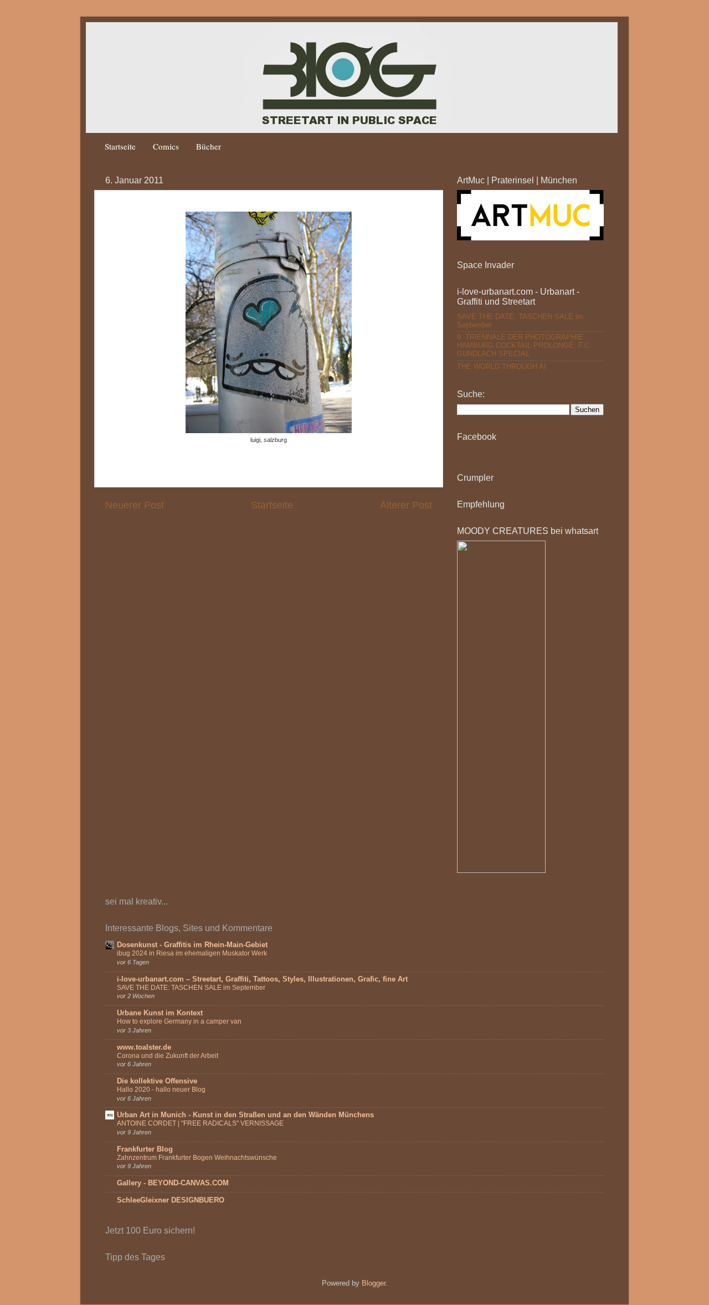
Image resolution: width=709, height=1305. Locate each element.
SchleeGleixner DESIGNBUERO (170, 1200)
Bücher (208, 146)
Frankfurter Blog (145, 1149)
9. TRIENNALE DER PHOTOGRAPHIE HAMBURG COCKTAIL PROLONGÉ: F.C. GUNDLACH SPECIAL (524, 345)
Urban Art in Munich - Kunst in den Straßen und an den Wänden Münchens (245, 1115)
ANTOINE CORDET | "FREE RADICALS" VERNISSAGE (200, 1123)
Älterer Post (406, 505)
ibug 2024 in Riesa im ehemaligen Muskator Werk (192, 953)
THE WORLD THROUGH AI (501, 367)
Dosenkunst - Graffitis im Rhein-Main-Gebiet (192, 945)
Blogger (374, 1283)
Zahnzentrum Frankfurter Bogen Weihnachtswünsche (197, 1158)
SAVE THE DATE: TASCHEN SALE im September (191, 987)
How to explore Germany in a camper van (179, 1021)
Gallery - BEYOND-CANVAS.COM (173, 1183)
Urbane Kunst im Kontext (160, 1013)
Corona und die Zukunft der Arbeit (167, 1056)
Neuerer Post (134, 505)
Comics (166, 146)
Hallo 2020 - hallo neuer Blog (161, 1089)
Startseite (120, 146)
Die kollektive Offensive (157, 1081)
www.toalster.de (144, 1047)
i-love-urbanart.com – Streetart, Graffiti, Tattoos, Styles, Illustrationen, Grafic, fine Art (262, 979)
